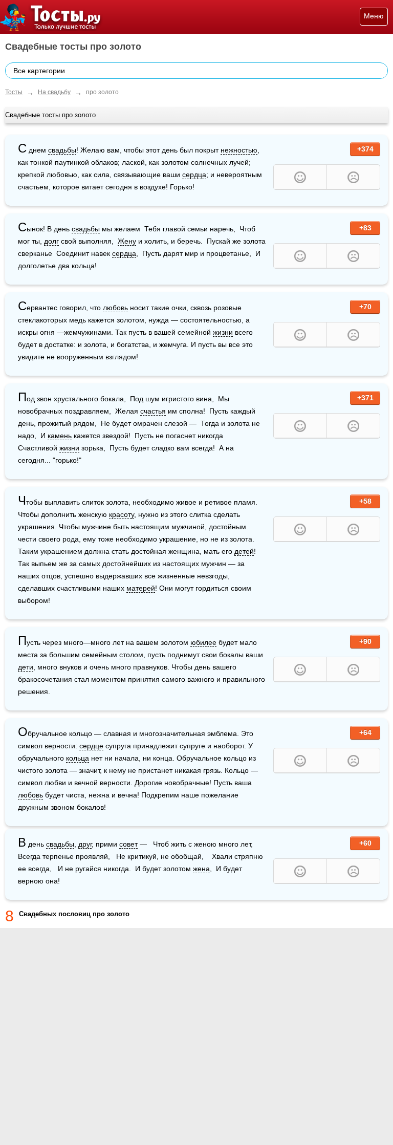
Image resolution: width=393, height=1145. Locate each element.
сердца (194, 174)
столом (131, 655)
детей (244, 551)
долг (51, 241)
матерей (140, 588)
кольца (77, 758)
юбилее (203, 642)
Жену (127, 241)
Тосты (14, 92)
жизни (223, 332)
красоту (121, 514)
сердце (91, 746)
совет (128, 844)
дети (25, 667)
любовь (115, 308)
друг (85, 844)
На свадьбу (54, 92)
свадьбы (62, 150)
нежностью (239, 150)
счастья (153, 411)
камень (60, 435)
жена (201, 869)
